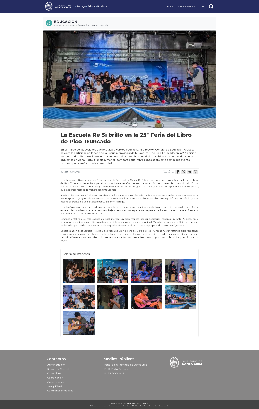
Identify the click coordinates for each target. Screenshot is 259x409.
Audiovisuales (55, 382)
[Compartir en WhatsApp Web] (195, 172)
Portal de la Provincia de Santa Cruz (125, 364)
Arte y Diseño (55, 386)
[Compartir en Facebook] (177, 172)
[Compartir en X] (183, 172)
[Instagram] (184, 372)
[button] (187, 6)
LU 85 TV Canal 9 (114, 373)
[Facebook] (179, 372)
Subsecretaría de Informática (120, 406)
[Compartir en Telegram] (189, 172)
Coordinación (55, 377)
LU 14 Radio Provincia (116, 369)
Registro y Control (58, 369)
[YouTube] (193, 372)
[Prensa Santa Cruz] (58, 6)
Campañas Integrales (60, 390)
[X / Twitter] (188, 372)
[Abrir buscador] (211, 6)
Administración (56, 364)
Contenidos (54, 373)
